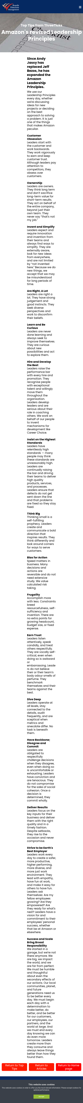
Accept (41, 1096)
